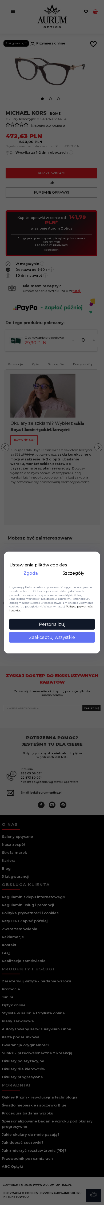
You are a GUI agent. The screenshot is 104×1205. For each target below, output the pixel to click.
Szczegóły (73, 572)
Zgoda (30, 572)
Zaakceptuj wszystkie (52, 637)
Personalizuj (52, 624)
